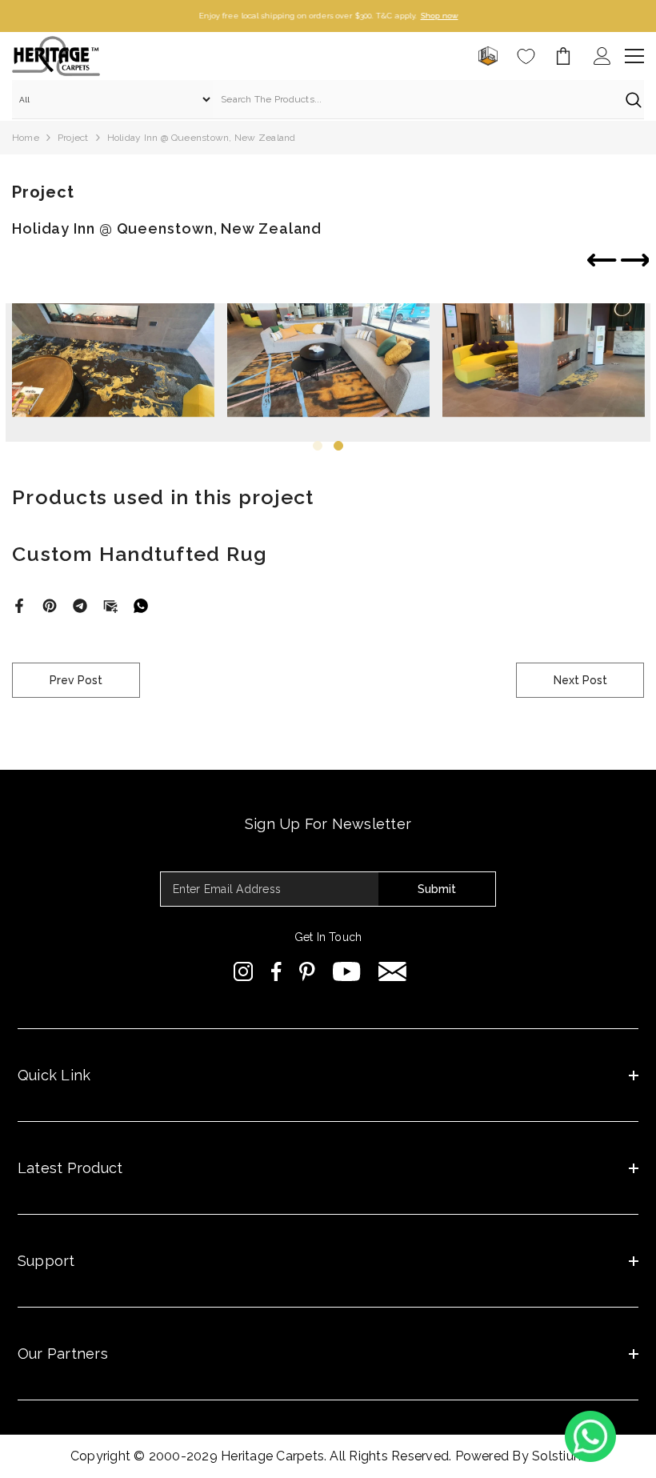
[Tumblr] (392, 971)
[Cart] (563, 56)
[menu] (634, 56)
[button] (635, 262)
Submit (437, 889)
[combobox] (415, 99)
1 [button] (317, 446)
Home (25, 137)
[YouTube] (347, 971)
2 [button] (338, 446)
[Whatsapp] (141, 604)
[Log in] (602, 56)
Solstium (559, 1456)
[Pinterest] (49, 604)
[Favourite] (526, 56)
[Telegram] (80, 604)
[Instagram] (243, 971)
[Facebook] (19, 604)
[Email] (110, 604)
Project (73, 137)
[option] (328, 16)
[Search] (328, 99)
